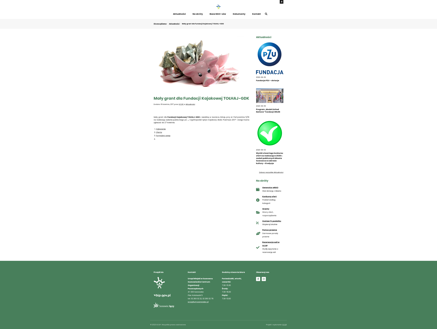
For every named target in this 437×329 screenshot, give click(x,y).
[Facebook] (258, 279)
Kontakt (256, 14)
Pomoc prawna (269, 230)
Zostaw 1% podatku (271, 221)
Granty (265, 209)
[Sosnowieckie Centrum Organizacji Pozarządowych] (218, 7)
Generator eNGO (270, 187)
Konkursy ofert (269, 196)
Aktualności (179, 14)
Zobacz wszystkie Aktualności (271, 172)
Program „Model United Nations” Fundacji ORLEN (268, 110)
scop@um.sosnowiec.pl (198, 302)
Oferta (159, 132)
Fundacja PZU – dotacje (267, 80)
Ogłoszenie (161, 129)
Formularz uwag (163, 135)
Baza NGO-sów (218, 14)
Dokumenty (239, 14)
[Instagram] (264, 279)
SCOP (181, 104)
